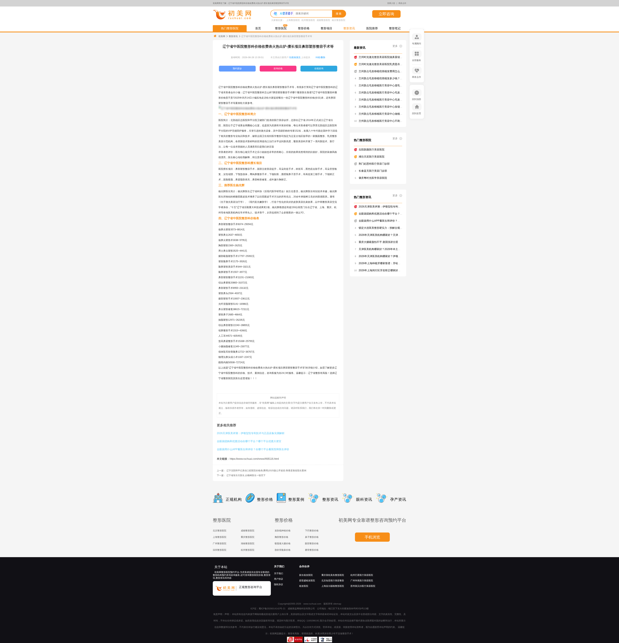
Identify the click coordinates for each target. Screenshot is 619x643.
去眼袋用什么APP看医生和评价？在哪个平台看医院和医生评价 (253, 449)
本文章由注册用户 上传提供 (290, 57)
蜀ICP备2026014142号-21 (272, 608)
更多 (395, 46)
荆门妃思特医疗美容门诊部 (374, 163)
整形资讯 (349, 28)
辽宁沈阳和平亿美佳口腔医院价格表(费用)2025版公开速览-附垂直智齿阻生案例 (266, 470)
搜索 (339, 13)
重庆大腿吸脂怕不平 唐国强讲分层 (378, 242)
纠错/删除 (320, 57)
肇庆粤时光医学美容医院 (373, 178)
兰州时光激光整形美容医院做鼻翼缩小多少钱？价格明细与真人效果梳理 (400, 57)
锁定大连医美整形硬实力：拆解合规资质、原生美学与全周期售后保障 (399, 227)
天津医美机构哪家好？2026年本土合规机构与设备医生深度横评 (395, 249)
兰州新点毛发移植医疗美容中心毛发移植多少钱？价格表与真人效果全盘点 (401, 99)
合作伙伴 (304, 566)
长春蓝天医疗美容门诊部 (373, 170)
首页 (258, 28)
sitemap (337, 603)
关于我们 (279, 566)
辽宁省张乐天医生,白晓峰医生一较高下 (245, 475)
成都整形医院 (323, 20)
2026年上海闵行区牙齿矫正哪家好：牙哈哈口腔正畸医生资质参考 (396, 270)
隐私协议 (278, 584)
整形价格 (304, 28)
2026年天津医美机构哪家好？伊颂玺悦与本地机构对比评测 (392, 256)
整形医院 (281, 28)
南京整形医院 (338, 20)
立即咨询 (386, 14)
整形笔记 (395, 28)
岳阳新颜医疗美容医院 (371, 149)
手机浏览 (372, 537)
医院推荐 (372, 28)
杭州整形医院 (308, 20)
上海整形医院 (293, 20)
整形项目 (326, 28)
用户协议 (278, 579)
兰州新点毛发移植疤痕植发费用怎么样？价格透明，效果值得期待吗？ (399, 71)
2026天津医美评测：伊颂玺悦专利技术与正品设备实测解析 (251, 433)
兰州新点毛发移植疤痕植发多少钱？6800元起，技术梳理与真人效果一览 (400, 78)
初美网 (221, 36)
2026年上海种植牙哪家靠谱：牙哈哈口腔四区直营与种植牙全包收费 (398, 263)
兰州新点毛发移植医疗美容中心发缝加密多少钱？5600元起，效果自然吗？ (401, 106)
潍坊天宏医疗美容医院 (371, 156)
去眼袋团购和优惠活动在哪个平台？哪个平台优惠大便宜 (249, 441)
